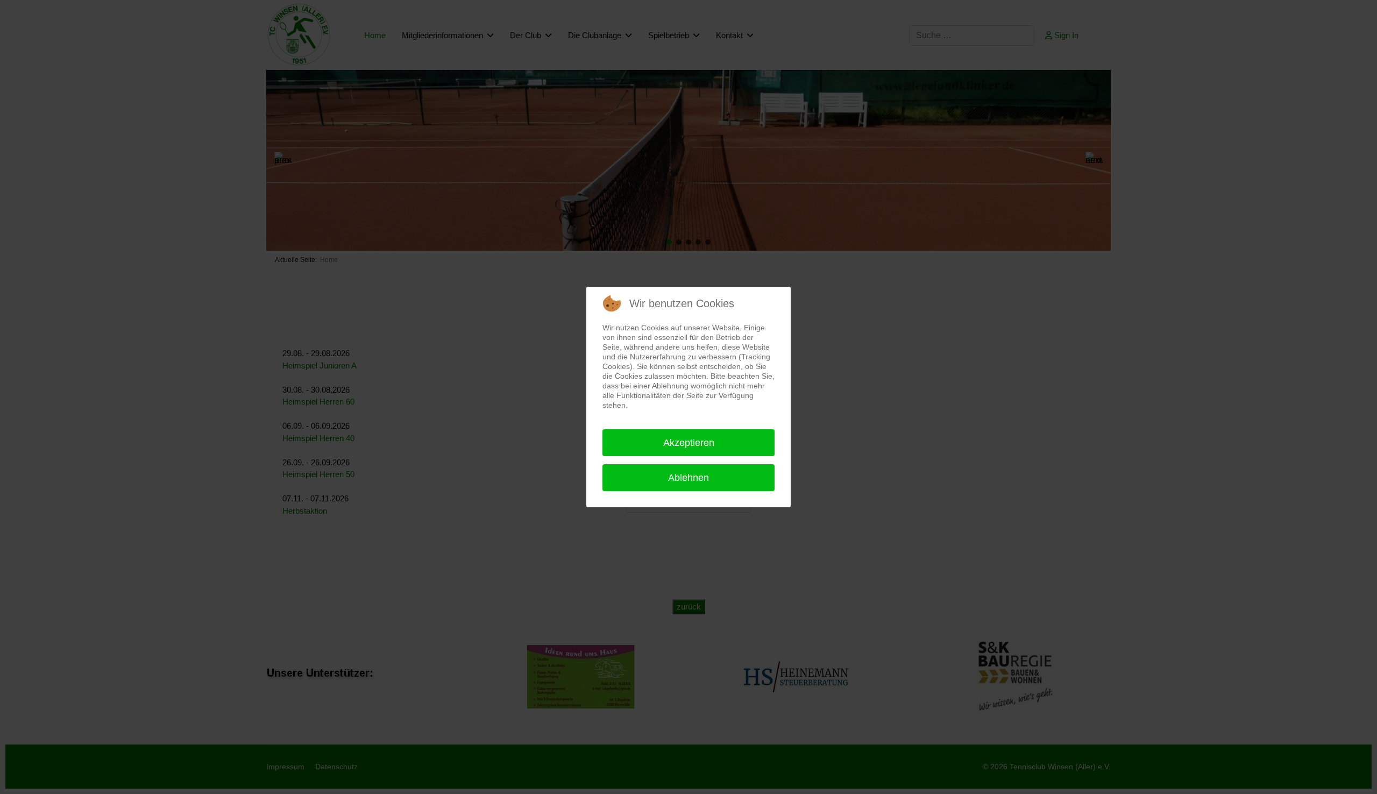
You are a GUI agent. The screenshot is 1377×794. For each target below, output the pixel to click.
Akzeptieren (688, 442)
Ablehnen (688, 477)
